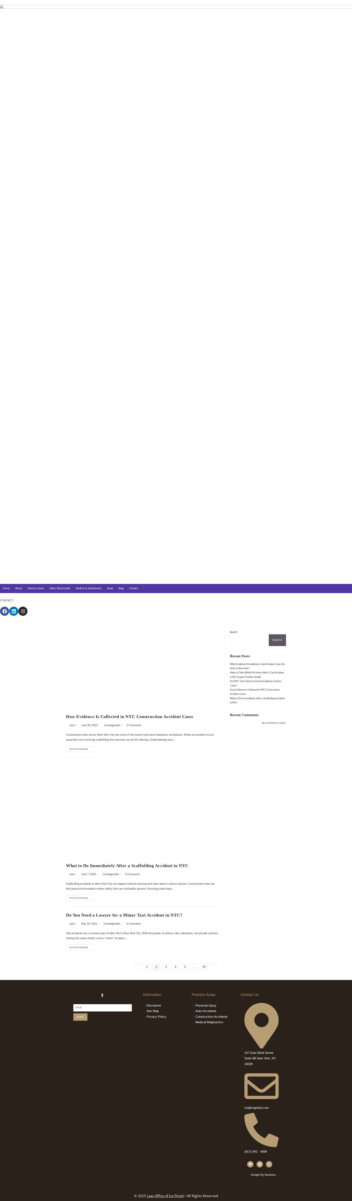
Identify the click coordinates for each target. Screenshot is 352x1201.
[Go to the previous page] (137, 967)
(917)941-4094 (23, 600)
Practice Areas (36, 588)
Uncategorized (112, 725)
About (18, 588)
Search (233, 632)
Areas (110, 588)
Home (6, 588)
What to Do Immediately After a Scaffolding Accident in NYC (127, 865)
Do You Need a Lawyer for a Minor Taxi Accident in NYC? (124, 915)
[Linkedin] (13, 611)
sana (72, 725)
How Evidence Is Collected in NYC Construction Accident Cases (129, 716)
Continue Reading (81, 748)
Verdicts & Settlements (88, 588)
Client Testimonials (59, 588)
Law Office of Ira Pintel (165, 1195)
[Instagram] (22, 611)
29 (204, 967)
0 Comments (134, 725)
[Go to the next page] (213, 967)
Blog (121, 588)
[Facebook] (4, 611)
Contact (133, 588)
